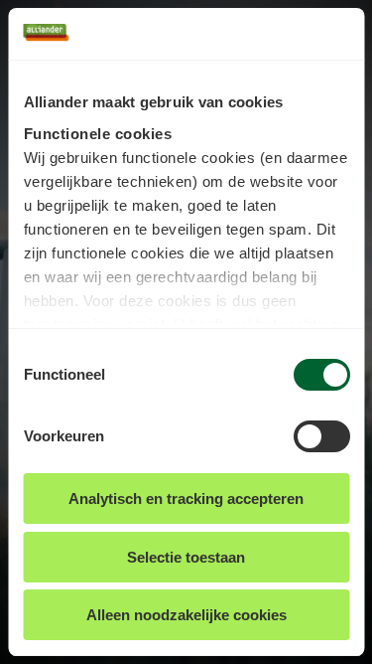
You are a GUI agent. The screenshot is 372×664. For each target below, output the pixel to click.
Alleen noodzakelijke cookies (186, 614)
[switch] (321, 436)
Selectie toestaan (186, 557)
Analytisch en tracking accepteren (186, 498)
